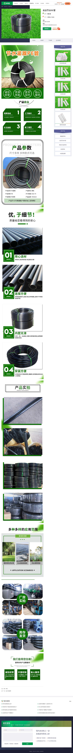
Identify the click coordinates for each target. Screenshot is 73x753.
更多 (70, 701)
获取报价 (47, 28)
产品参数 (50, 40)
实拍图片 (42, 40)
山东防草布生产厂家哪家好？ (8, 712)
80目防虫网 (62, 109)
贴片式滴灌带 (8, 690)
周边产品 (10, 6)
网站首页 (16, 3)
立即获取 (67, 3)
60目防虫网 (62, 78)
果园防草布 (62, 136)
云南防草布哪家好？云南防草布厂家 (45, 703)
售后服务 (42, 3)
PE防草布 (63, 149)
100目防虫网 (62, 94)
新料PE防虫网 (63, 124)
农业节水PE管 (62, 140)
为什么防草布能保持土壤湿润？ (45, 706)
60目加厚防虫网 (62, 63)
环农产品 (32, 3)
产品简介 (34, 40)
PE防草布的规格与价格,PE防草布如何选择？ (47, 712)
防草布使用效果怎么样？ (7, 703)
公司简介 (21, 3)
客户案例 (37, 3)
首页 (2, 6)
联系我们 (47, 3)
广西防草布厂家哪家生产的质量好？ (45, 709)
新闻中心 (26, 3)
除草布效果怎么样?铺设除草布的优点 (10, 709)
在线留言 (59, 40)
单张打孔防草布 (63, 144)
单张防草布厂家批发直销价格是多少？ (10, 706)
